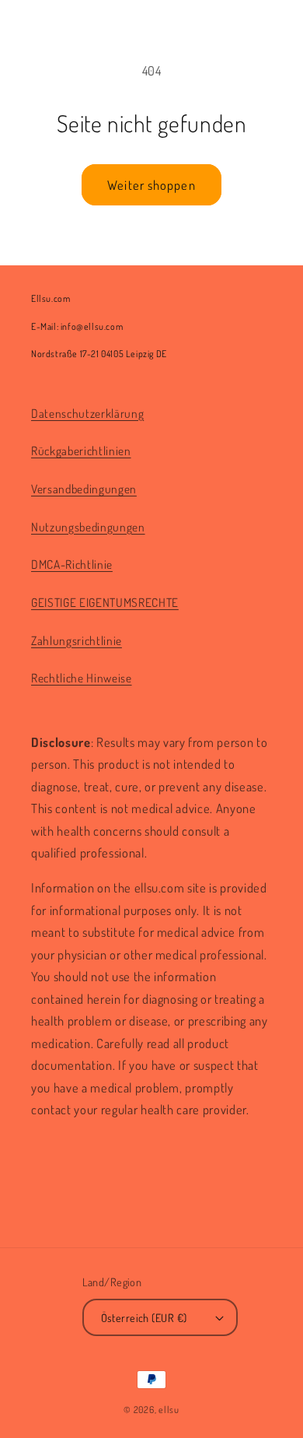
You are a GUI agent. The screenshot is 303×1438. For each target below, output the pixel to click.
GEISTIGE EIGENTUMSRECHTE (105, 602)
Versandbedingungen (84, 488)
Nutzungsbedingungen (88, 527)
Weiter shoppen (151, 185)
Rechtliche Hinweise (81, 678)
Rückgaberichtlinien (81, 450)
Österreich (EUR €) (144, 1317)
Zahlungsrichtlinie (76, 640)
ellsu (168, 1409)
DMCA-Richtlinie (72, 564)
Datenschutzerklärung (87, 413)
